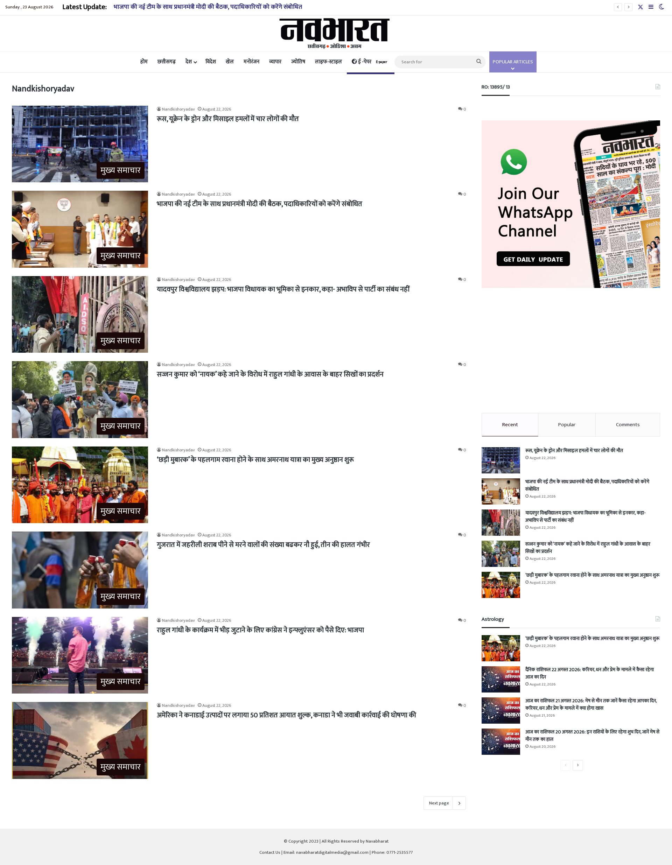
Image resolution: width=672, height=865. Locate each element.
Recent (510, 424)
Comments (628, 424)
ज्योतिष (298, 61)
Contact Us (269, 852)
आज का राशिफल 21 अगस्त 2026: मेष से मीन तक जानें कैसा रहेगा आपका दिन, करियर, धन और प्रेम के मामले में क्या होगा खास (591, 704)
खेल (230, 61)
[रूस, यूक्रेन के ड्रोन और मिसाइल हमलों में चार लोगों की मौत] (501, 460)
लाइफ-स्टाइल (328, 61)
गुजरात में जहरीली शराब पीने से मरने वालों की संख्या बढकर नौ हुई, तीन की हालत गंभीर (263, 545)
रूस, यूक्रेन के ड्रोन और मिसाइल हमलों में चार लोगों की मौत (228, 119)
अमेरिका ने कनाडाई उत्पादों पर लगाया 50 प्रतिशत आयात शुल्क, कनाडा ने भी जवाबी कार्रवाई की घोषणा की (286, 715)
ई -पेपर (372, 61)
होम (144, 61)
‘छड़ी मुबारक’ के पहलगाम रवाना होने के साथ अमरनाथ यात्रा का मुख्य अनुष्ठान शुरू (255, 460)
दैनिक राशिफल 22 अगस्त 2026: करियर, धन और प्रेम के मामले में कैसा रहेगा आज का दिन (589, 673)
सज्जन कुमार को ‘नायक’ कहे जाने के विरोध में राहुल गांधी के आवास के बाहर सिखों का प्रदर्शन (270, 374)
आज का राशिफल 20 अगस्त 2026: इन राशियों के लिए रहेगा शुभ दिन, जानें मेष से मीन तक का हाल (592, 735)
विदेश (210, 61)
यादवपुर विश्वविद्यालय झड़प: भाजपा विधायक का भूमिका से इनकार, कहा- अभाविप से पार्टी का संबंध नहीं (283, 289)
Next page (439, 803)
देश (189, 61)
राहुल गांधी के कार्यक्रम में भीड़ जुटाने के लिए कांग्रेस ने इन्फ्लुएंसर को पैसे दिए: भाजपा (260, 630)
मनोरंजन (251, 61)
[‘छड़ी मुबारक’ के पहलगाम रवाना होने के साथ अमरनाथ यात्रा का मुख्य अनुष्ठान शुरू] (501, 585)
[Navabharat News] (336, 33)
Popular (566, 424)
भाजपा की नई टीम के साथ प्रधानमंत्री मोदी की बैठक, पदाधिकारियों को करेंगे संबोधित (259, 204)
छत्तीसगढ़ (167, 61)
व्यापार (275, 61)
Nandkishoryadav (178, 109)
